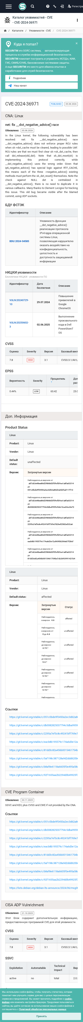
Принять (41, 1016)
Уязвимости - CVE (39, 30)
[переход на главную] (5, 31)
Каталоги (17, 30)
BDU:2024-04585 (19, 241)
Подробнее (19, 78)
